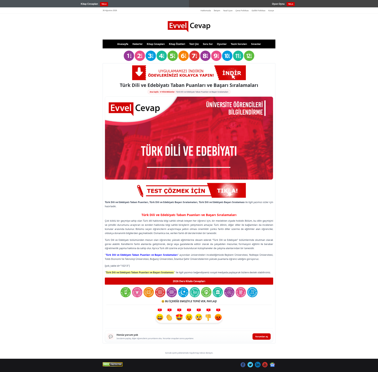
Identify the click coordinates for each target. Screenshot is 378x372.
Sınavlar (256, 44)
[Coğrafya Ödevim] (206, 292)
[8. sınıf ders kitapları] (205, 56)
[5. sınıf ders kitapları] (172, 56)
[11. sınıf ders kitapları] (238, 56)
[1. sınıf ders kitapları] (129, 56)
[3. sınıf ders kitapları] (151, 56)
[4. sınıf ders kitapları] (162, 56)
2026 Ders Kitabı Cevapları (189, 281)
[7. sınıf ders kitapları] (194, 56)
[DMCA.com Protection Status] (113, 364)
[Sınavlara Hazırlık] (189, 72)
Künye (271, 10)
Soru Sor (208, 44)
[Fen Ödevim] (125, 292)
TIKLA (104, 4)
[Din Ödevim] (183, 292)
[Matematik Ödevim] (160, 292)
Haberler (137, 44)
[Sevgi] (179, 317)
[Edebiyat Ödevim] (195, 292)
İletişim (217, 10)
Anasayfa (122, 44)
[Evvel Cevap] (189, 26)
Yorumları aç (261, 336)
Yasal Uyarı (228, 10)
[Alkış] (169, 317)
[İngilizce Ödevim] (172, 292)
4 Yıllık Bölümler (167, 92)
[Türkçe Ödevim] (149, 292)
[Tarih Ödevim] (218, 292)
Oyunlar (222, 44)
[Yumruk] (208, 317)
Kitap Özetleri (177, 44)
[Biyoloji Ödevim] (252, 292)
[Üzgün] (199, 317)
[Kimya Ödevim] (241, 292)
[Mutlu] (160, 317)
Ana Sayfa (154, 92)
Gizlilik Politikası (258, 10)
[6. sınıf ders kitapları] (183, 56)
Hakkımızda (206, 10)
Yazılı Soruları (239, 44)
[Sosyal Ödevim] (137, 292)
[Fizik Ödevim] (229, 292)
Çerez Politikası (242, 10)
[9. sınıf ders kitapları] (216, 56)
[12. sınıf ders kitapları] (249, 56)
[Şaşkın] (189, 317)
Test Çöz (194, 44)
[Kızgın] (218, 317)
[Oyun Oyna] (189, 190)
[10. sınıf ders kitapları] (227, 56)
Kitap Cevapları (156, 44)
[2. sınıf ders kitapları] (140, 56)
